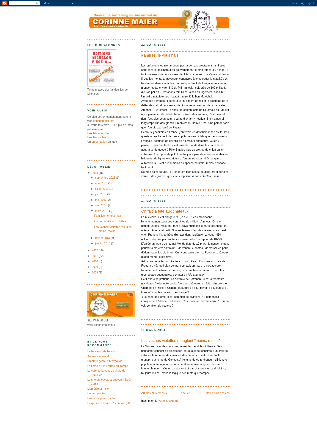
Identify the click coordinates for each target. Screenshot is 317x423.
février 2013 (103, 237)
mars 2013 (102, 211)
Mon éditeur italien (98, 388)
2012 (95, 250)
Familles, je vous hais (159, 55)
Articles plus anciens (217, 393)
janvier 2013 (103, 243)
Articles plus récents (154, 393)
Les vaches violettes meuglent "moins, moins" (180, 340)
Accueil (185, 393)
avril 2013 (101, 205)
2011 (95, 256)
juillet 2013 (102, 188)
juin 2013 (101, 194)
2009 (95, 267)
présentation (99, 141)
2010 (95, 261)
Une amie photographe (101, 398)
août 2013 (101, 183)
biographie (99, 137)
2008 (95, 272)
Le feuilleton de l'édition (101, 351)
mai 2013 (101, 199)
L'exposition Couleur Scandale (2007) (110, 403)
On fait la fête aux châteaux (164, 211)
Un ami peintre (96, 393)
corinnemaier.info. (104, 120)
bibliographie (101, 133)
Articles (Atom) (168, 400)
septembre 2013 (105, 177)
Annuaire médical (98, 356)
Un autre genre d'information (104, 361)
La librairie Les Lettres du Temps (107, 365)
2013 (95, 172)
